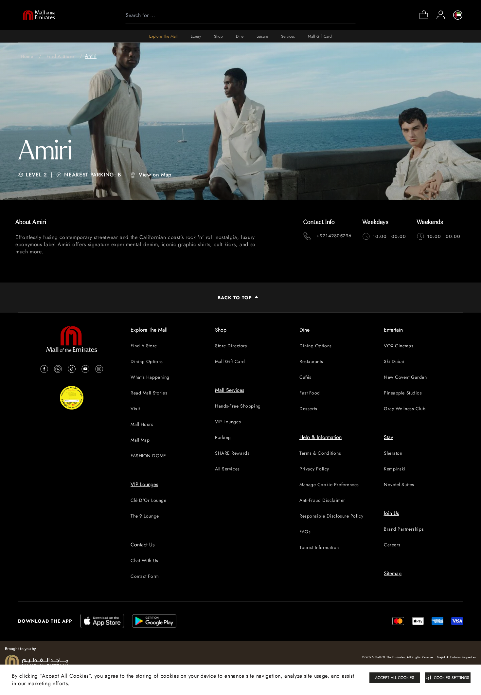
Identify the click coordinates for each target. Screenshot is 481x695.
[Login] (441, 14)
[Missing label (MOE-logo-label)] (39, 15)
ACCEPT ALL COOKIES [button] (394, 678)
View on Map (155, 174)
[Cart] (424, 18)
